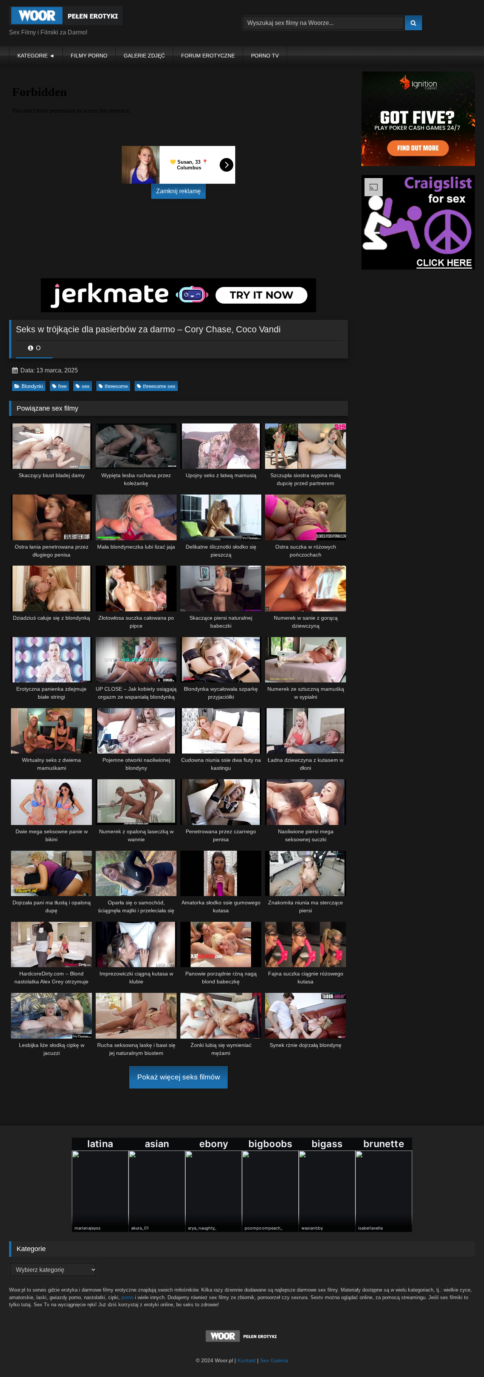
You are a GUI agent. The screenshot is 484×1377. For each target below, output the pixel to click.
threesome (116, 386)
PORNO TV (265, 56)
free (62, 386)
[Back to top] (460, 1354)
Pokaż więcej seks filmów (178, 1077)
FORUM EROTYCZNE (208, 56)
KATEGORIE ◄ (35, 56)
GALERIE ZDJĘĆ (144, 56)
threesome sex (159, 386)
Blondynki (32, 386)
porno (127, 1297)
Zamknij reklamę (178, 191)
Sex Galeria (274, 1360)
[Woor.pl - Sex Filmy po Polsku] (66, 17)
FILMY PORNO (89, 56)
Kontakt (246, 1360)
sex (86, 386)
